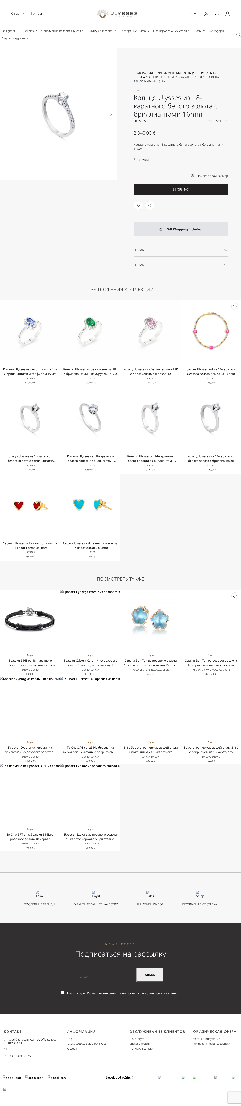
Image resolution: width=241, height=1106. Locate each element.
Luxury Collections (100, 31)
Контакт (36, 13)
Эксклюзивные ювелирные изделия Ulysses (52, 31)
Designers (8, 31)
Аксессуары (216, 31)
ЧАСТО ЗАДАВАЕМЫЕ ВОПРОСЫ (87, 1043)
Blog (69, 1039)
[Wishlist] (235, 306)
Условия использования (160, 993)
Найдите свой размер (212, 176)
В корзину (181, 189)
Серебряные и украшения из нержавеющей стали (153, 31)
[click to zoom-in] (58, 114)
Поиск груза (137, 1039)
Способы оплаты (140, 1043)
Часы (197, 31)
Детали (139, 250)
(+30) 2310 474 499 (20, 1056)
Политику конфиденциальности (111, 993)
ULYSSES (140, 121)
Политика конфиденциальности (211, 1043)
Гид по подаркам (13, 38)
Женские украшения (165, 73)
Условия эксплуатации (206, 1039)
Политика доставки (141, 1048)
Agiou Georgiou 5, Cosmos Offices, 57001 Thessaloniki (33, 1041)
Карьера (72, 1048)
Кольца (189, 73)
